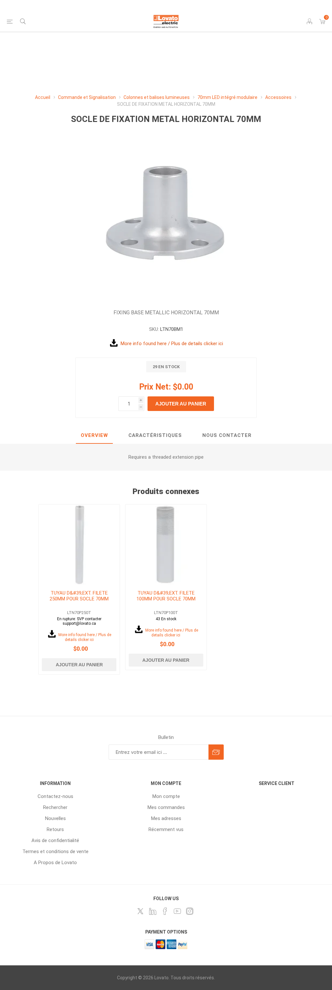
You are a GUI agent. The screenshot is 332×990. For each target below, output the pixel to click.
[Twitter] (140, 911)
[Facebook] (165, 911)
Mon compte (166, 796)
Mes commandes (166, 807)
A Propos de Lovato (55, 862)
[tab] (94, 436)
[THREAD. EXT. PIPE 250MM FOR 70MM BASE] (79, 545)
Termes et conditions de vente (55, 851)
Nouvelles (55, 818)
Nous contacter (227, 435)
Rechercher (55, 807)
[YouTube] (177, 911)
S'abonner (216, 752)
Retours (55, 829)
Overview (94, 435)
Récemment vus (166, 829)
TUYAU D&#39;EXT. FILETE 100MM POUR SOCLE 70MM (166, 596)
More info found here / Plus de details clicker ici (172, 343)
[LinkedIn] (153, 911)
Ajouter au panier (180, 403)
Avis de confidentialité (55, 840)
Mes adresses (166, 818)
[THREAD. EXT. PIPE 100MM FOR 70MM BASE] (166, 545)
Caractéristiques (155, 435)
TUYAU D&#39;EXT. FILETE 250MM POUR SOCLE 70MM (79, 596)
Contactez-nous (55, 796)
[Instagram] (189, 911)
